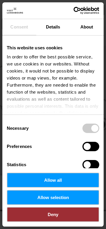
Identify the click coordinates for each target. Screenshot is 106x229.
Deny (53, 214)
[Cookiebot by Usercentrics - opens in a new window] (74, 10)
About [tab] (86, 26)
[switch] (90, 146)
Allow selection (53, 197)
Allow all (53, 180)
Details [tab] (53, 26)
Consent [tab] (19, 26)
